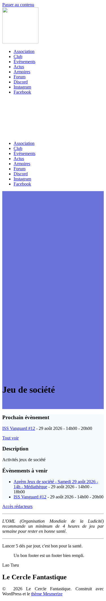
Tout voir (10, 438)
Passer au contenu (18, 4)
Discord (21, 81)
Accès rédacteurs (17, 506)
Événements (24, 61)
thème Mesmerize (46, 593)
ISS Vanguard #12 (18, 428)
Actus (19, 66)
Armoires (22, 71)
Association (24, 51)
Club (18, 56)
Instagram (22, 87)
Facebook (22, 92)
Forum (19, 76)
